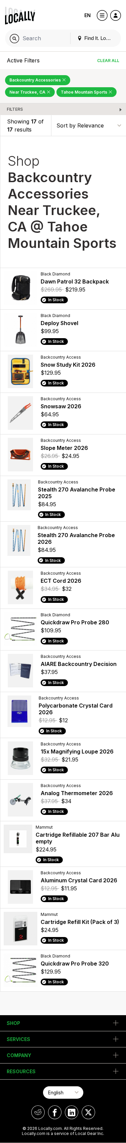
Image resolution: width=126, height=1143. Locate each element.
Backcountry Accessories (35, 80)
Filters (15, 109)
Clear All (108, 60)
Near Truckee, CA (27, 92)
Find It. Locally (99, 38)
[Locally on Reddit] (38, 1112)
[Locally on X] (88, 1112)
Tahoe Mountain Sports (84, 92)
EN (87, 15)
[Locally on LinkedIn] (71, 1112)
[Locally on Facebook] (54, 1112)
